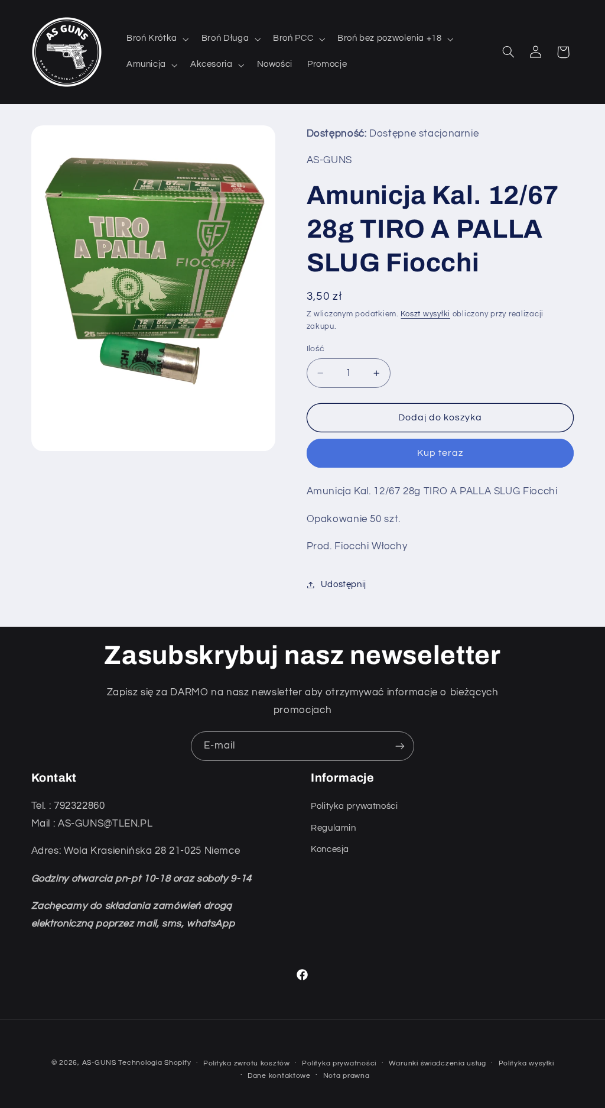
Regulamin (333, 828)
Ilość (316, 349)
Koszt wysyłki (425, 314)
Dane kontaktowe (279, 1076)
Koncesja (330, 849)
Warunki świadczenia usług (437, 1063)
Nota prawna (346, 1076)
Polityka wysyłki (526, 1063)
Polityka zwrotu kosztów (246, 1063)
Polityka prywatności (354, 806)
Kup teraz (440, 453)
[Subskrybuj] (400, 745)
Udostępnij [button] (343, 584)
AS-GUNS (100, 1063)
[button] (156, 39)
